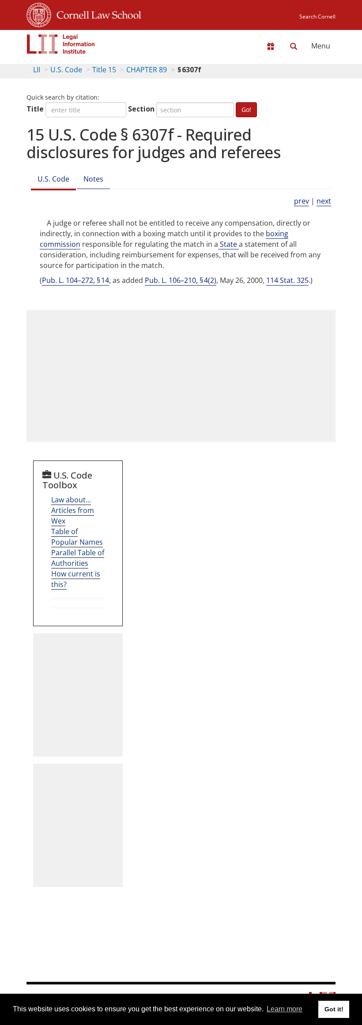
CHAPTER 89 (146, 69)
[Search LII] (293, 46)
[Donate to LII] (270, 46)
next (324, 201)
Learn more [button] (284, 1009)
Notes (93, 179)
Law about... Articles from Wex (72, 510)
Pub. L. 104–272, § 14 (75, 280)
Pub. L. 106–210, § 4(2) (180, 280)
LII (36, 69)
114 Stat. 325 (287, 280)
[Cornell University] (38, 13)
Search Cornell (317, 16)
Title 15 (104, 69)
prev (301, 201)
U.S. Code (66, 69)
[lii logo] (61, 44)
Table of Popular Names (77, 537)
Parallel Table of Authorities (77, 558)
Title (35, 109)
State (228, 244)
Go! (246, 109)
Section (141, 109)
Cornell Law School (96, 13)
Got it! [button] (333, 1009)
